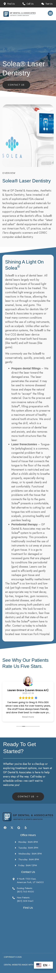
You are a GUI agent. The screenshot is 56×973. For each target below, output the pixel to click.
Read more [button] (28, 717)
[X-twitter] (11, 827)
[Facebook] (5, 827)
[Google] (18, 827)
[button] (50, 13)
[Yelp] (25, 827)
